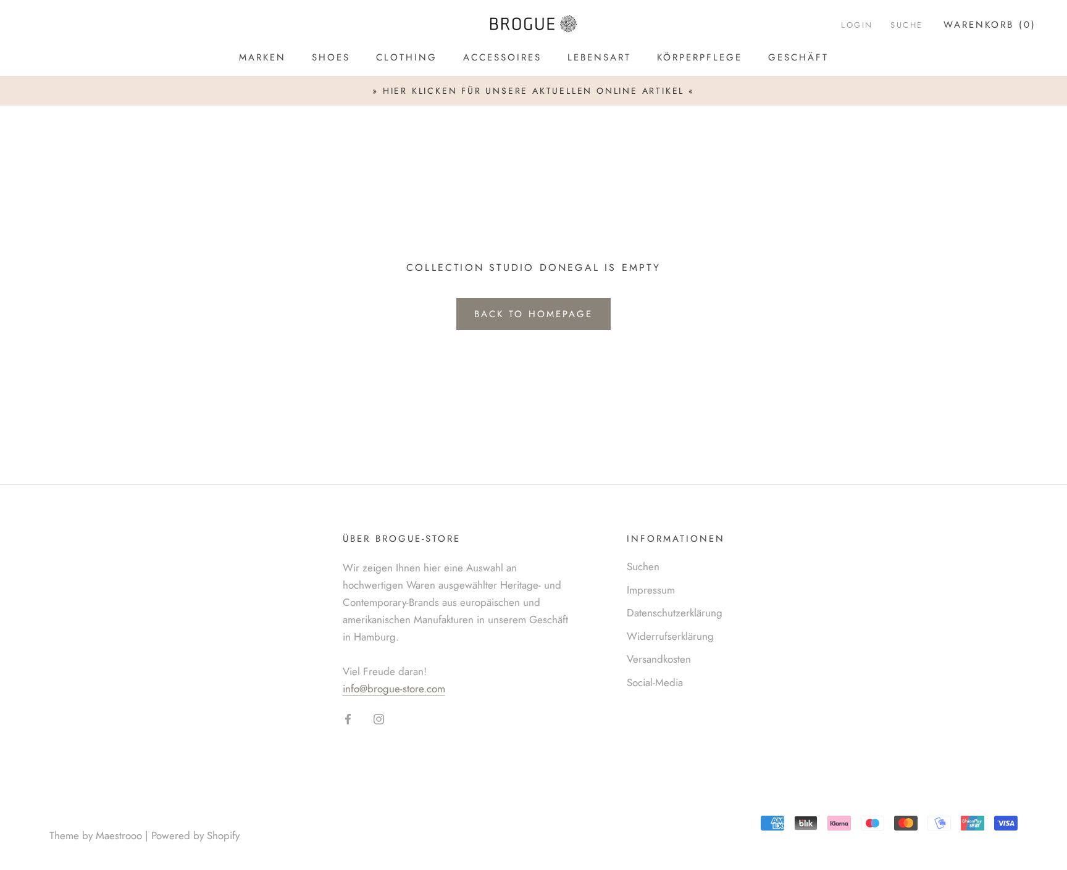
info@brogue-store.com (394, 688)
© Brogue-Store (99, 816)
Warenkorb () (990, 24)
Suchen (643, 566)
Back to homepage (533, 314)
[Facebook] (348, 718)
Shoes (331, 57)
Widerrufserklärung (670, 636)
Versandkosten (659, 659)
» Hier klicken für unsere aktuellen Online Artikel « (533, 91)
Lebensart (599, 57)
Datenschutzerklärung (674, 612)
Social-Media (655, 682)
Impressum (651, 589)
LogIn (857, 25)
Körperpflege (699, 57)
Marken (262, 57)
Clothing (406, 57)
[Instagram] (379, 718)
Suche (906, 25)
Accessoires (502, 57)
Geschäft (798, 57)
